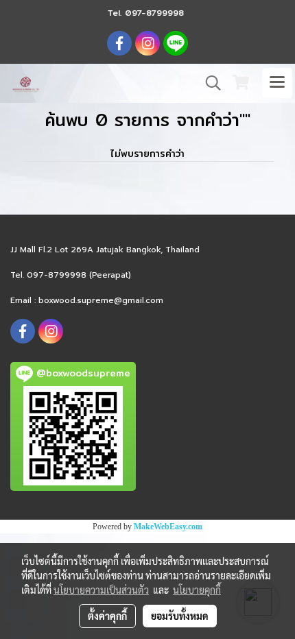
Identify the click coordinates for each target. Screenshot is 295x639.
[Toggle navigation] (277, 83)
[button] (208, 83)
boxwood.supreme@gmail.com (100, 300)
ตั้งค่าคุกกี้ (107, 616)
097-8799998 (154, 12)
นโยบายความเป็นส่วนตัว (101, 589)
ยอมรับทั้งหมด (180, 616)
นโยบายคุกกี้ (197, 589)
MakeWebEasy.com (168, 526)
